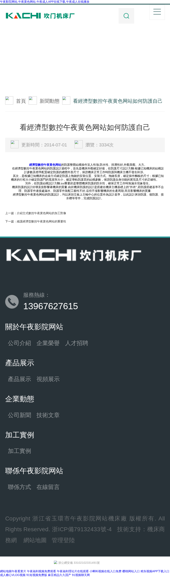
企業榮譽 (48, 343)
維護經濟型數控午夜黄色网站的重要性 (41, 221)
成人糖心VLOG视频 (13, 575)
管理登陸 (63, 540)
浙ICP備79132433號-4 (82, 529)
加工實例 (19, 451)
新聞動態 (50, 101)
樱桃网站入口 (131, 571)
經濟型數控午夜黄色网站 (45, 164)
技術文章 (48, 415)
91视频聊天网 (81, 575)
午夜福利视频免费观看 (41, 571)
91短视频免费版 (36, 575)
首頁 (21, 101)
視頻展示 (48, 379)
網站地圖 (35, 540)
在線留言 (48, 487)
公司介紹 (19, 343)
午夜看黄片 (19, 571)
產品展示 (19, 379)
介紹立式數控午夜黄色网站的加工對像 (41, 213)
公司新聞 (19, 415)
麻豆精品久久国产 (59, 575)
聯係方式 (19, 487)
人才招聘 (76, 343)
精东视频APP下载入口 (155, 571)
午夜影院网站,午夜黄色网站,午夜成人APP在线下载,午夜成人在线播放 (44, 1)
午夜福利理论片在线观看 (73, 571)
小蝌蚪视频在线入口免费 (105, 571)
